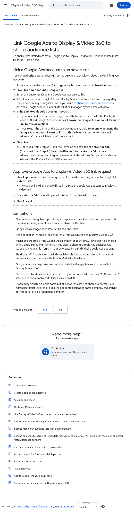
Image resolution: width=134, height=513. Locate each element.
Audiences (14, 377)
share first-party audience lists (95, 103)
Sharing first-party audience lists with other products (42, 428)
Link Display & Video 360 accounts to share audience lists (45, 414)
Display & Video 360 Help (27, 5)
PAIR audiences (22, 468)
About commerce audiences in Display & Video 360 (41, 483)
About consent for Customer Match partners (38, 454)
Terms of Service (39, 506)
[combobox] (80, 5)
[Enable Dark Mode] (103, 506)
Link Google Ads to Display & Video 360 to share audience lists (50, 421)
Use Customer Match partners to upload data (38, 447)
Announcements (31, 15)
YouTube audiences (24, 400)
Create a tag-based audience (30, 392)
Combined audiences (25, 385)
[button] (6, 5)
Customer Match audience (28, 407)
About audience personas (28, 461)
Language (85, 502)
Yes (45, 309)
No (60, 309)
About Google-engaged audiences (33, 475)
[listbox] (88, 507)
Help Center (10, 15)
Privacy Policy (23, 506)
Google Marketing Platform (61, 506)
